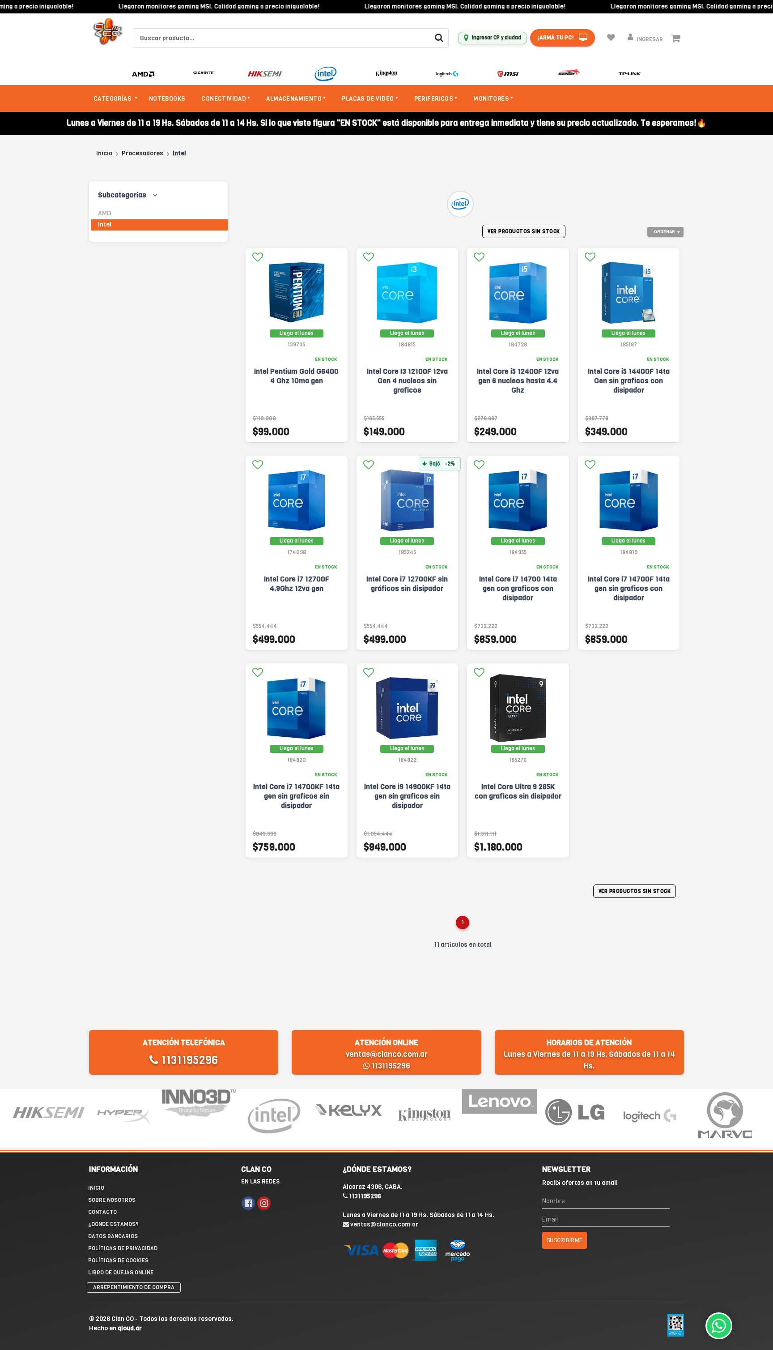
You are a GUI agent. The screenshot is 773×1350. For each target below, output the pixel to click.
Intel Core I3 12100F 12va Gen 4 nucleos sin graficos (407, 381)
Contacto (102, 1212)
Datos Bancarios (113, 1236)
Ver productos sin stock (524, 231)
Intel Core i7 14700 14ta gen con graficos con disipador (518, 588)
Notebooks (167, 99)
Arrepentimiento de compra (133, 1287)
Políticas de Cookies (118, 1260)
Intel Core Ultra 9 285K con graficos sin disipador (518, 791)
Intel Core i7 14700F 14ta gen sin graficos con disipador (629, 588)
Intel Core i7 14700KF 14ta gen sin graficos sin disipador (296, 796)
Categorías (113, 99)
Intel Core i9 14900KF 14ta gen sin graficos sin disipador (407, 796)
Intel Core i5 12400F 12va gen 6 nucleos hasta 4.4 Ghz (518, 381)
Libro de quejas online (120, 1272)
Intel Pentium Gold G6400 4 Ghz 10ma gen (296, 376)
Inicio (104, 153)
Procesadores (142, 153)
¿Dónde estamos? (113, 1224)
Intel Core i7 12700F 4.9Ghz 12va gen (296, 583)
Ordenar (664, 232)
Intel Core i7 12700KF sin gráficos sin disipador (407, 583)
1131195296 (188, 1060)
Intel (104, 224)
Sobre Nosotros (112, 1200)
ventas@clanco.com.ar (387, 1054)
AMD (104, 213)
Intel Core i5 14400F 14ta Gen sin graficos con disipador (629, 381)
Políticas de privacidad (122, 1248)
